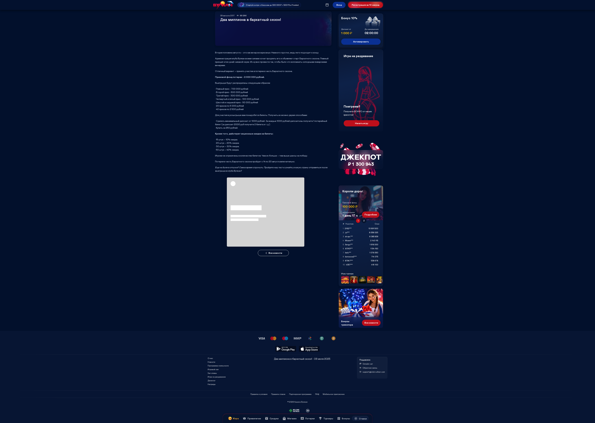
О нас (210, 358)
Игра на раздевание (217, 377)
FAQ (317, 394)
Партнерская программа (300, 394)
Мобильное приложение (334, 394)
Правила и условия (258, 394)
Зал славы (212, 373)
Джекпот (211, 380)
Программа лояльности (218, 365)
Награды (212, 384)
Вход (339, 4)
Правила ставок (278, 394)
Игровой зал (213, 369)
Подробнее (370, 214)
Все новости (275, 252)
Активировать (361, 41)
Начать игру (361, 123)
